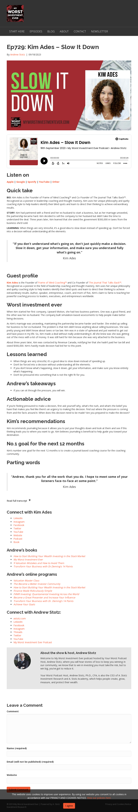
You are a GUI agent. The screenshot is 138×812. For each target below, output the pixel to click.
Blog (51, 31)
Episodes (36, 31)
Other (55, 181)
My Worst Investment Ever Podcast (32, 642)
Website (12, 775)
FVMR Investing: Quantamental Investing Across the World (46, 594)
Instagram (19, 628)
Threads (17, 632)
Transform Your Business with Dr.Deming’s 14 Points (43, 566)
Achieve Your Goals (24, 604)
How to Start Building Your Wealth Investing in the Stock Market (49, 556)
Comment (13, 711)
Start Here (17, 31)
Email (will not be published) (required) (30, 761)
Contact (80, 31)
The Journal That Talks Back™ (105, 282)
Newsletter (99, 31)
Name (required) (17, 748)
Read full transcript (17, 500)
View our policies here (99, 797)
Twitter (17, 635)
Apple (10, 181)
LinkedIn (18, 621)
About (64, 31)
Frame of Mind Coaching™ (52, 282)
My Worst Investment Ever (28, 559)
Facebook (18, 625)
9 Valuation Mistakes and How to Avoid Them (38, 563)
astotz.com (19, 618)
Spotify (32, 181)
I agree (69, 805)
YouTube (44, 181)
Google (20, 181)
